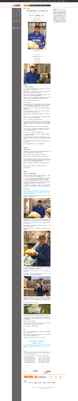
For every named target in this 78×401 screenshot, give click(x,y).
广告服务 (46, 387)
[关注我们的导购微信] (55, 1)
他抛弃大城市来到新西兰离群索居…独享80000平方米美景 (30, 358)
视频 (20, 14)
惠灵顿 (18, 9)
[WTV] (54, 383)
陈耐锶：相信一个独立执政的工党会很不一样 (45, 359)
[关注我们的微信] (33, 1)
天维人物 (28, 8)
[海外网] (30, 383)
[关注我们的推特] (36, 1)
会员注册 (55, 387)
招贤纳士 (52, 387)
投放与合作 (51, 378)
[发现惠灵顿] (61, 1)
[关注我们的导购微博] (40, 1)
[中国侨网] (44, 383)
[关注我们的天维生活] (46, 1)
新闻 (13, 12)
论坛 (16, 12)
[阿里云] (25, 382)
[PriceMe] (49, 383)
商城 (13, 16)
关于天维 (50, 376)
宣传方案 (55, 376)
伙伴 (20, 16)
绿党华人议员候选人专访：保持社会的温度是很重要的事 (45, 362)
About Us (37, 387)
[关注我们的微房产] (50, 1)
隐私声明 (43, 387)
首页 (25, 8)
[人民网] (35, 383)
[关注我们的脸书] (35, 1)
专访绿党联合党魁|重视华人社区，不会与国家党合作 (30, 362)
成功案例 (60, 376)
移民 (16, 14)
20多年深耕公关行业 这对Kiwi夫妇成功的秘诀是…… (30, 359)
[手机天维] (64, 1)
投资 (13, 14)
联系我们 (60, 378)
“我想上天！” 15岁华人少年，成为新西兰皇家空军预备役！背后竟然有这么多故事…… (45, 358)
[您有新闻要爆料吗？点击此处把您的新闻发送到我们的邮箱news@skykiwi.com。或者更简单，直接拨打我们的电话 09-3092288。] (42, 15)
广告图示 (55, 378)
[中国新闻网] (40, 383)
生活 (20, 12)
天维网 (15, 9)
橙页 (16, 16)
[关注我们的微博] (32, 1)
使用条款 (40, 387)
